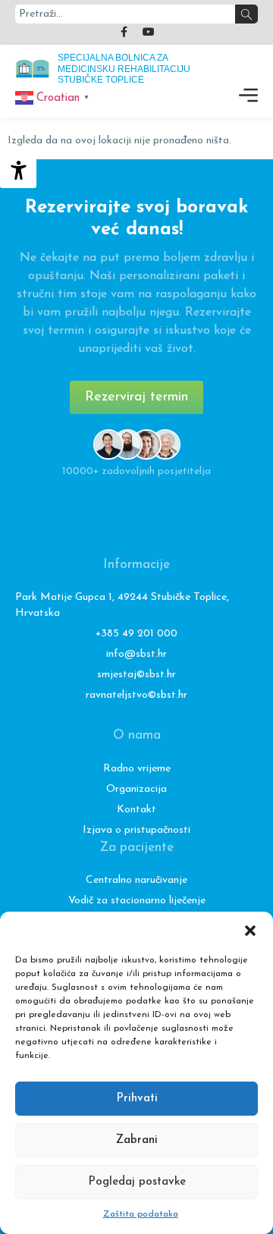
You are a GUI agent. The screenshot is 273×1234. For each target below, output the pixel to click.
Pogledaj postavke (137, 1182)
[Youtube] (148, 32)
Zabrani (137, 1140)
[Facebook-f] (124, 32)
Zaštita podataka (140, 1214)
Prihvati (137, 1098)
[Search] (246, 14)
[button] (250, 930)
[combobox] (125, 14)
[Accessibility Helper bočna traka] (18, 170)
